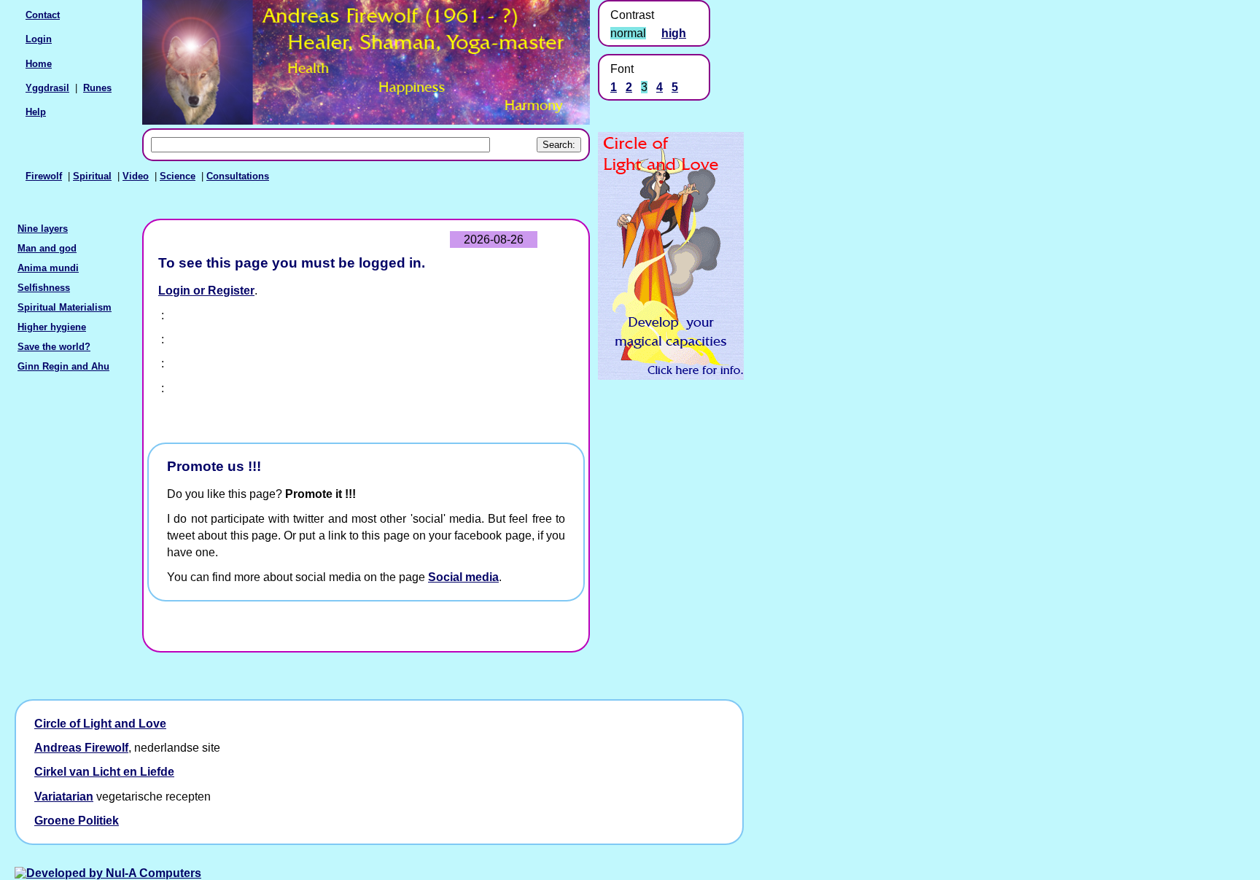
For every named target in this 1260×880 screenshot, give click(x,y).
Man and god (47, 248)
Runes (97, 88)
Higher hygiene (52, 327)
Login (39, 39)
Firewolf (44, 176)
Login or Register (206, 290)
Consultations (237, 176)
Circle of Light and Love (100, 723)
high (673, 33)
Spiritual (92, 176)
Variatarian (63, 796)
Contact (43, 15)
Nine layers (43, 228)
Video (135, 176)
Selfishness (44, 287)
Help (36, 112)
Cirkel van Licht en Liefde (104, 772)
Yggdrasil (47, 88)
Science (177, 176)
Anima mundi (48, 267)
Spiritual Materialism (65, 307)
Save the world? (54, 346)
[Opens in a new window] (671, 376)
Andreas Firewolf (81, 747)
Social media (463, 577)
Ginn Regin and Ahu (63, 366)
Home (39, 64)
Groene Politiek (76, 820)
